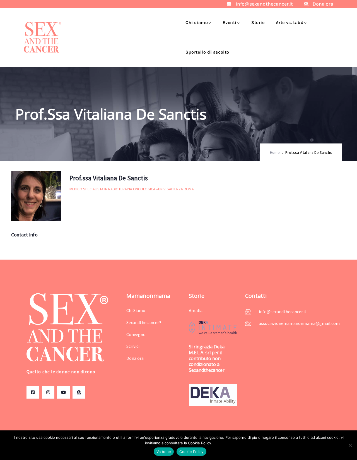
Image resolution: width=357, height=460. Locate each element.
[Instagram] (48, 392)
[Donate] (79, 392)
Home (275, 152)
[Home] (42, 37)
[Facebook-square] (32, 392)
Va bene (163, 451)
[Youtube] (63, 392)
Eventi (230, 22)
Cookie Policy (191, 451)
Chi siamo (196, 22)
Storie (258, 22)
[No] (350, 445)
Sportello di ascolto (207, 52)
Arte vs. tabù (290, 22)
